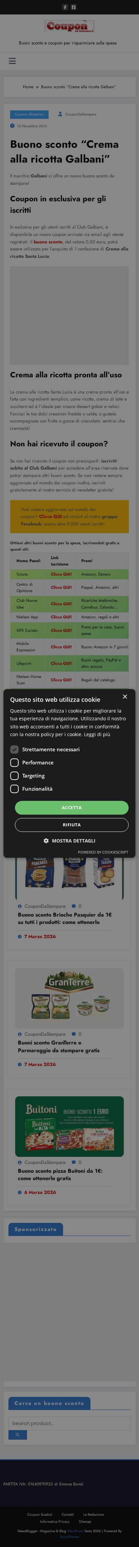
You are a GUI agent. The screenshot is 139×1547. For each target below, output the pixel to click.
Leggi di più (97, 734)
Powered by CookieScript (103, 852)
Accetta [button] (72, 807)
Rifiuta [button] (72, 825)
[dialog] (69, 773)
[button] (69, 841)
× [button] (124, 696)
